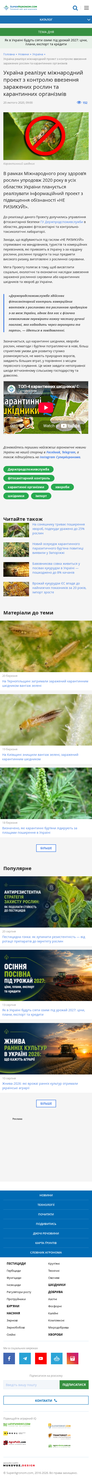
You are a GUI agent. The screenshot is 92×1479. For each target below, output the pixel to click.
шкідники (16, 496)
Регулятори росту (19, 1292)
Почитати (46, 1214)
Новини (23, 54)
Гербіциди (14, 1271)
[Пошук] (75, 8)
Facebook (53, 452)
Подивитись (46, 1224)
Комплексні (56, 1320)
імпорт (41, 496)
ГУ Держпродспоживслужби (61, 222)
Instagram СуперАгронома (60, 457)
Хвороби (55, 1335)
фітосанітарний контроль (29, 478)
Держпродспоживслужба (28, 469)
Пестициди (16, 1264)
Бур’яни (13, 1306)
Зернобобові (16, 1327)
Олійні (11, 1335)
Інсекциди (14, 1285)
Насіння (13, 1313)
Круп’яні (54, 1264)
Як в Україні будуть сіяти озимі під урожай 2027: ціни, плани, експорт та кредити (46, 42)
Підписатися (74, 1384)
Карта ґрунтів (46, 1243)
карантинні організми (26, 487)
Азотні (52, 1299)
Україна (37, 54)
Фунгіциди (14, 1278)
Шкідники (57, 1285)
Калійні (53, 1313)
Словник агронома (46, 1252)
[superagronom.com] (20, 8)
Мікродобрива (58, 1327)
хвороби (62, 487)
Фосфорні (55, 1306)
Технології (46, 1205)
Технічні (53, 1271)
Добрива (55, 1292)
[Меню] (86, 8)
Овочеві (53, 1278)
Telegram (68, 452)
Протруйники (16, 1299)
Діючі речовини (46, 1233)
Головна (9, 54)
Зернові (12, 1320)
